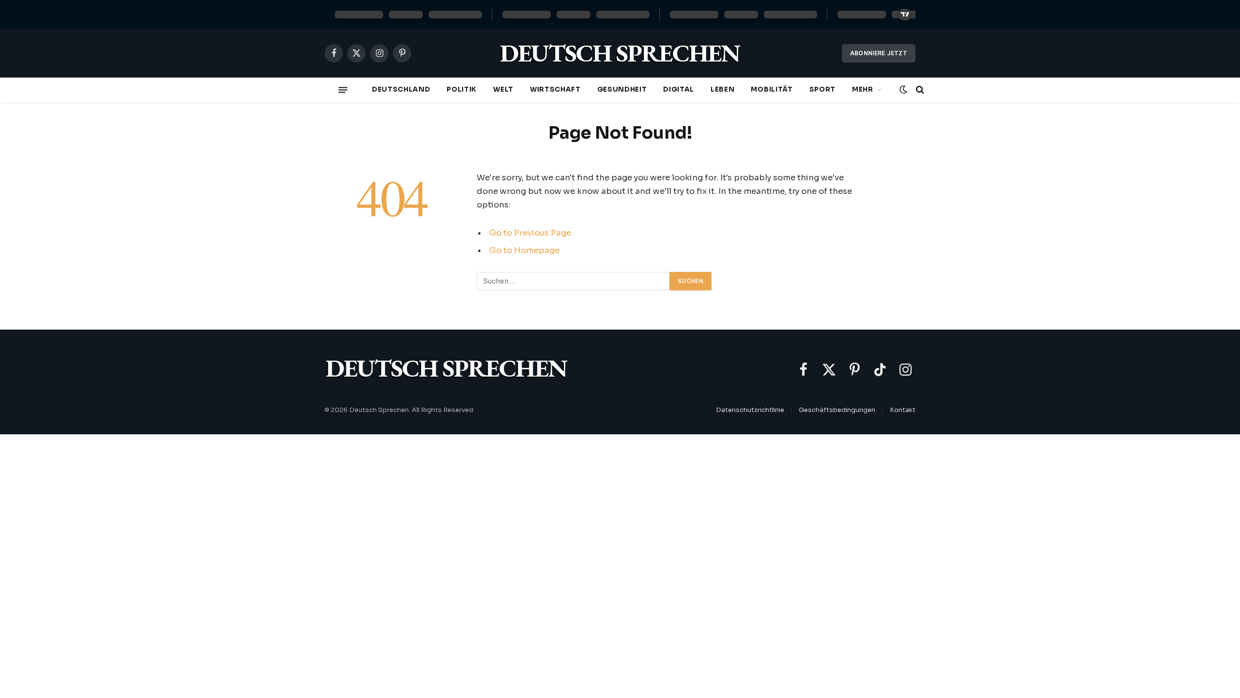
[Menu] (343, 89)
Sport (822, 89)
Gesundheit (622, 89)
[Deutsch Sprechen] (620, 53)
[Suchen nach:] (573, 281)
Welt (503, 89)
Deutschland (401, 89)
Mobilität (771, 89)
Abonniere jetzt (878, 53)
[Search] (919, 90)
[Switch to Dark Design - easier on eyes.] (903, 89)
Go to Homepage (524, 250)
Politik (462, 89)
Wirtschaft (555, 89)
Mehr (862, 89)
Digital (678, 89)
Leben (722, 89)
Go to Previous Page (530, 233)
